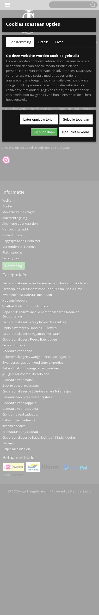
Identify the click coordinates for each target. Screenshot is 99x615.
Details (43, 42)
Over (59, 42)
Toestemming (20, 42)
